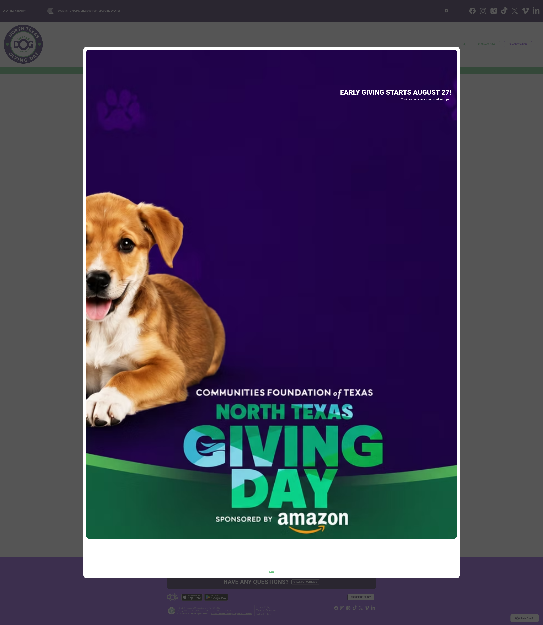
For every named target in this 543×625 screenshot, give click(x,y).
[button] (271, 572)
